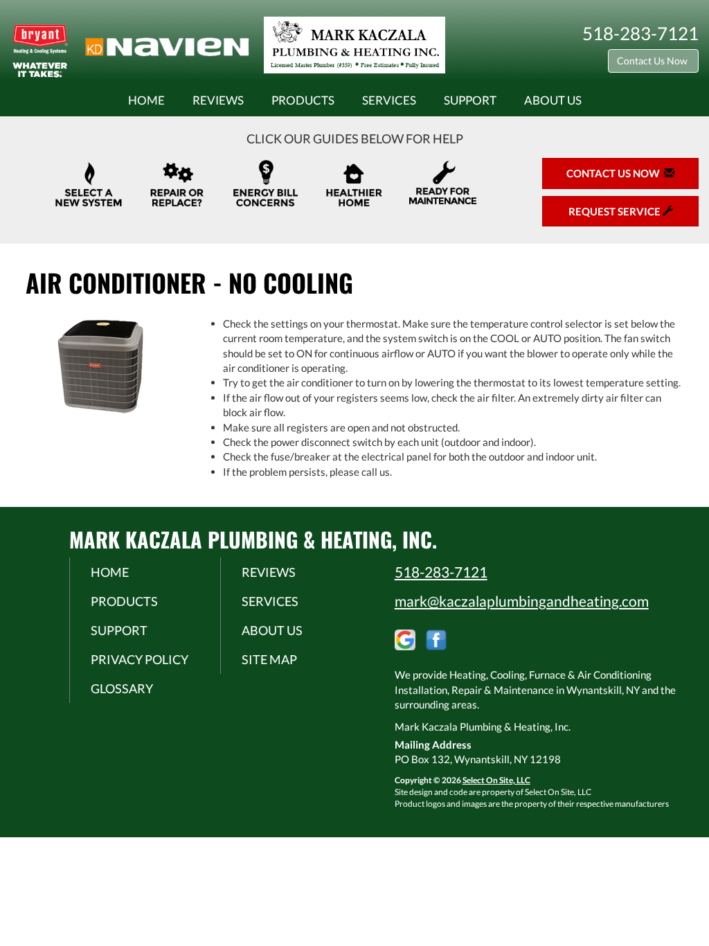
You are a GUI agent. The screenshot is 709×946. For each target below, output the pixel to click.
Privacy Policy (139, 659)
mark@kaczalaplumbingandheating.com (522, 600)
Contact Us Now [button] (653, 60)
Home (146, 100)
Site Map (269, 659)
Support (470, 100)
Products (302, 100)
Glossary (122, 688)
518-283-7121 (441, 571)
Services (389, 100)
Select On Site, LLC (496, 780)
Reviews (218, 100)
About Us (553, 100)
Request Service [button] (615, 211)
